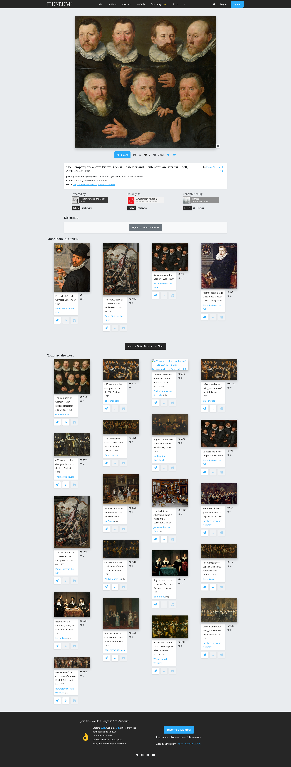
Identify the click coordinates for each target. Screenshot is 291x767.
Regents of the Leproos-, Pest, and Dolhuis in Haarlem (65, 625)
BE (161, 531)
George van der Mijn (114, 649)
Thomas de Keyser (64, 476)
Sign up (237, 4)
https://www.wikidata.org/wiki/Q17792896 (94, 184)
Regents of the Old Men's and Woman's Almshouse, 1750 (164, 443)
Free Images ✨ (159, 4)
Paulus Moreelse (112, 578)
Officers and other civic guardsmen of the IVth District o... (212, 630)
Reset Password (193, 743)
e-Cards (141, 4)
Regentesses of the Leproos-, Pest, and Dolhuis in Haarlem (163, 584)
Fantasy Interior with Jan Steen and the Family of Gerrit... (114, 512)
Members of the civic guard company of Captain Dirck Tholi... (213, 512)
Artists (112, 4)
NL (69, 638)
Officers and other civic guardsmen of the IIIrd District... (64, 464)
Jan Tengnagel (111, 400)
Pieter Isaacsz (111, 455)
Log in (223, 4)
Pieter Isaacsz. (210, 579)
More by (145, 346)
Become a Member (178, 729)
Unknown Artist (63, 414)
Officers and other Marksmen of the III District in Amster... (114, 566)
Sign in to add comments (145, 227)
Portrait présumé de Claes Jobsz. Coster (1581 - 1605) (213, 296)
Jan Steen (109, 521)
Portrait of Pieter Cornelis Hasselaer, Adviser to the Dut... (114, 637)
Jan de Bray (61, 638)
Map (101, 4)
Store (175, 4)
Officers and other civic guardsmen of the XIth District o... (114, 388)
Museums (126, 4)
